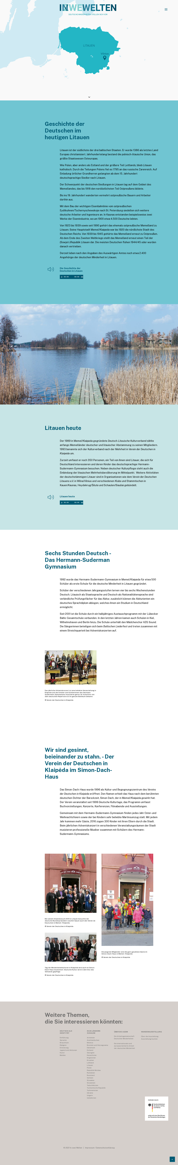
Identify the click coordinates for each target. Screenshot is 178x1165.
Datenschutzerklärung (105, 1148)
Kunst (62, 1053)
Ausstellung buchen (149, 1039)
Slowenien (91, 1083)
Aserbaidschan (93, 1040)
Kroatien (90, 1060)
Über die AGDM (121, 1032)
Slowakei (90, 1080)
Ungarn (90, 1095)
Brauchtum (64, 1043)
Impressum (89, 1148)
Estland (90, 1050)
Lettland (90, 1063)
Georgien (90, 1053)
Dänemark (91, 1048)
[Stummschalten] (82, 277)
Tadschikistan (92, 1085)
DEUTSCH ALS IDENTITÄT (66, 1032)
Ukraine (90, 1093)
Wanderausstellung (151, 1032)
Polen (89, 1068)
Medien (63, 1055)
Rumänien (91, 1073)
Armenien (91, 1038)
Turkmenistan (92, 1090)
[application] (73, 277)
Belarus (90, 1043)
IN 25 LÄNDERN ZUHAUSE (93, 1032)
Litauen (90, 1065)
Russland (91, 1075)
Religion (63, 1045)
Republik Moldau (94, 1070)
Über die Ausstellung (149, 1036)
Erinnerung (64, 1048)
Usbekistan (91, 1098)
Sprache (63, 1040)
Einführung (64, 1038)
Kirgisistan (91, 1058)
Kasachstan (92, 1055)
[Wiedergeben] (61, 277)
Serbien (90, 1078)
